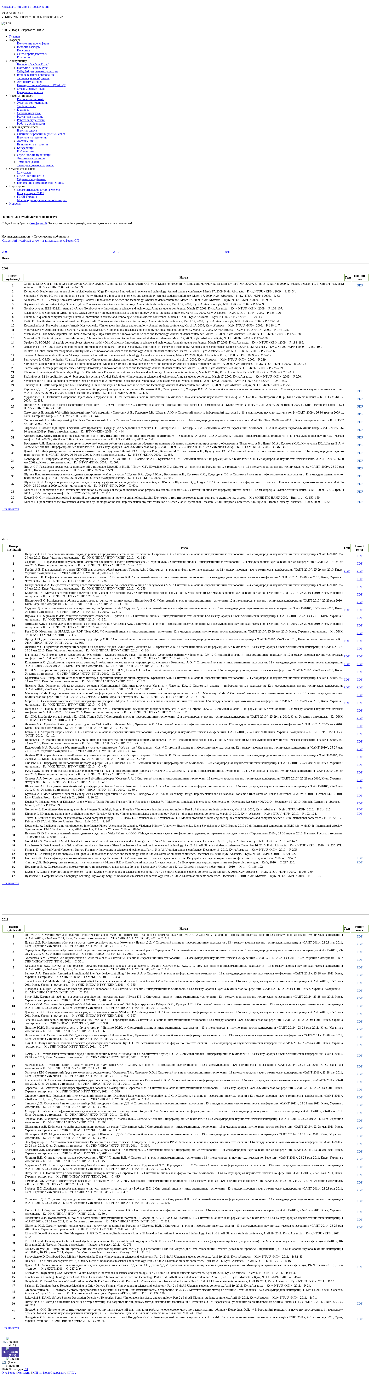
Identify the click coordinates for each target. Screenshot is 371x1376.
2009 (5, 251)
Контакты (24, 1372)
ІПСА (72, 1372)
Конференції (38, 223)
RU (4, 1352)
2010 (116, 251)
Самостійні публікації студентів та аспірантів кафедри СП (40, 240)
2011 (228, 251)
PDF (360, 285)
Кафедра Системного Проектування (25, 6)
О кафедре (9, 1372)
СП (26, 1369)
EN (4, 1362)
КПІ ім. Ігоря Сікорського (49, 1372)
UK (4, 1342)
